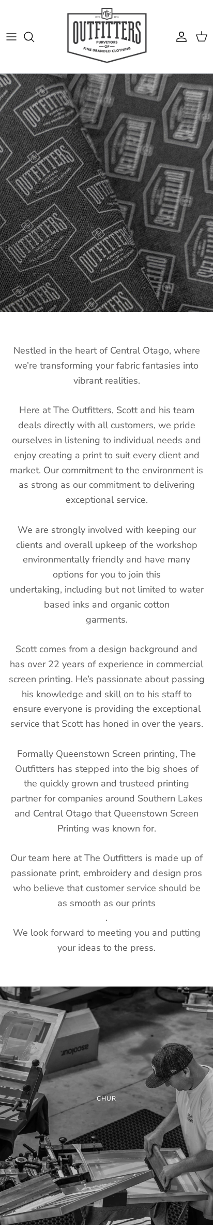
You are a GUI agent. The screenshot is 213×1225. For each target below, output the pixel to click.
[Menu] (11, 36)
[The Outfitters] (107, 36)
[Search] (34, 36)
